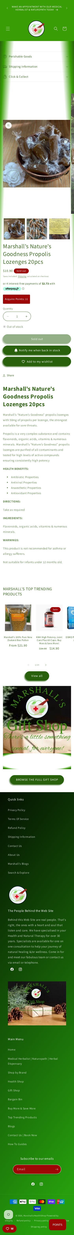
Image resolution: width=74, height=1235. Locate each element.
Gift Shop (14, 1090)
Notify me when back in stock (39, 350)
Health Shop (16, 1081)
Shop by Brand (17, 1072)
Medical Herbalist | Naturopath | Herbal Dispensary (33, 1061)
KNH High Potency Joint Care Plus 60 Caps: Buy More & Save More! (49, 640)
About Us (14, 855)
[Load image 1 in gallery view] (14, 229)
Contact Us (15, 846)
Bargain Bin (15, 1099)
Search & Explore (18, 872)
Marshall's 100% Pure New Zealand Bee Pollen (18, 639)
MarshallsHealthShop (34, 1215)
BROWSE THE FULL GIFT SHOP (37, 779)
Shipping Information (21, 837)
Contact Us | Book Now (22, 1135)
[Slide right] (45, 665)
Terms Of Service (18, 819)
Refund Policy (16, 828)
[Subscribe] (56, 1169)
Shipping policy (39, 1226)
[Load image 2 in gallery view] (37, 229)
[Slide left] (28, 665)
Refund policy (24, 1220)
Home (11, 1049)
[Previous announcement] (7, 8)
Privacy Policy (16, 810)
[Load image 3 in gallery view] (59, 229)
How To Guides (17, 1144)
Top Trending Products (22, 1117)
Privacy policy (41, 1220)
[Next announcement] (66, 8)
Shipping (22, 276)
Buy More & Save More (22, 1108)
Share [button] (10, 375)
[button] (8, 28)
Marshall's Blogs (18, 863)
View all (37, 676)
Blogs (11, 1126)
